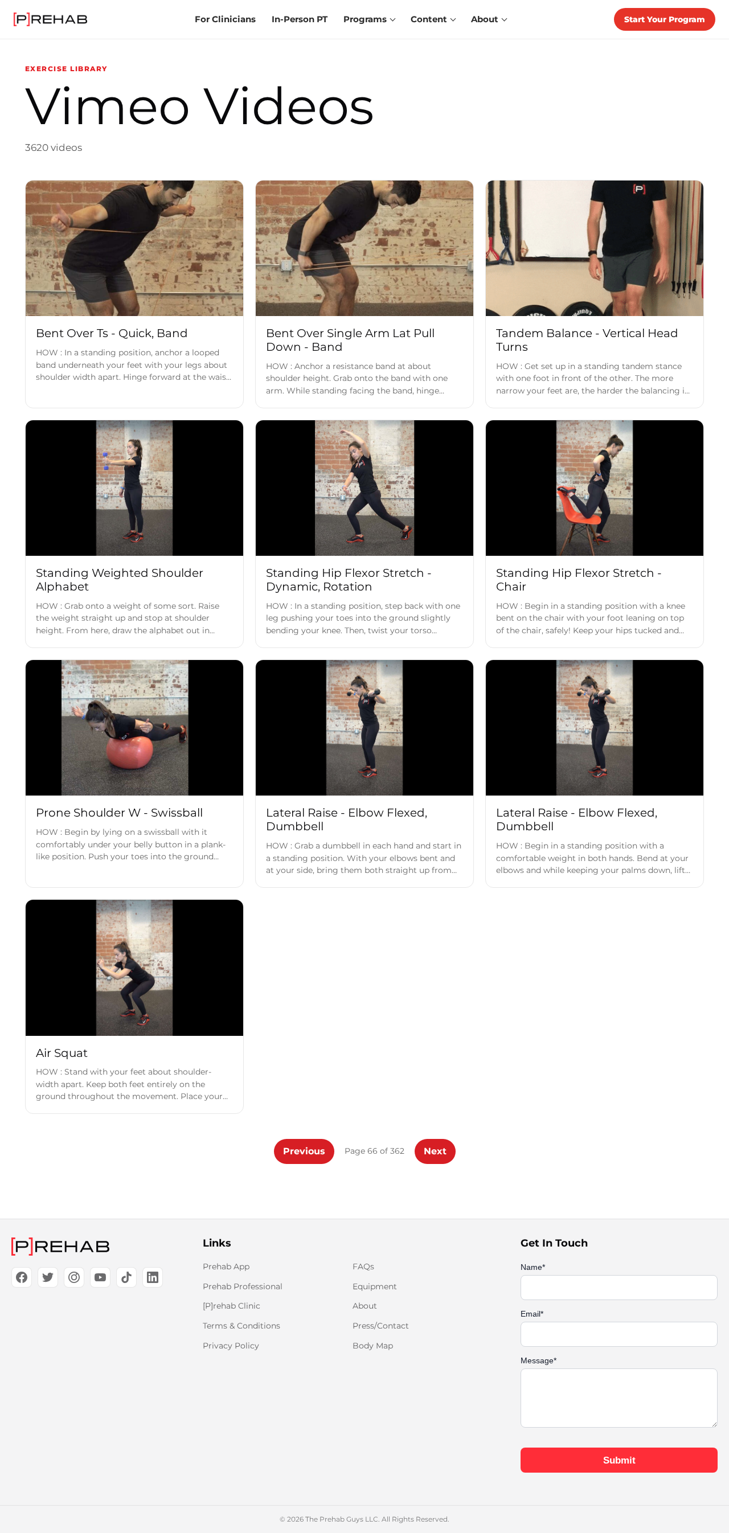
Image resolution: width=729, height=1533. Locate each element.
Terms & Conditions (241, 1326)
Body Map (373, 1346)
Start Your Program (664, 19)
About (365, 1306)
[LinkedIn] (152, 1277)
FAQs (363, 1266)
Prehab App (226, 1266)
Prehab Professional (242, 1286)
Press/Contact (381, 1326)
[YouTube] (100, 1277)
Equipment (375, 1286)
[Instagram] (74, 1277)
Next (435, 1151)
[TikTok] (126, 1277)
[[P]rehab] (88, 1246)
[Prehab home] (50, 19)
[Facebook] (21, 1277)
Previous (304, 1151)
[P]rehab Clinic (231, 1306)
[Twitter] (48, 1277)
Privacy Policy (231, 1346)
